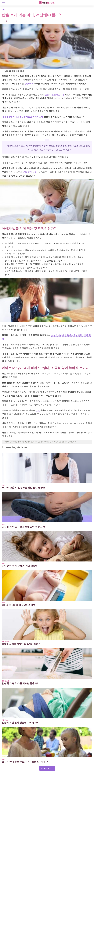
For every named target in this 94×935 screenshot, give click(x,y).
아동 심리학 (5, 642)
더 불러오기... (47, 768)
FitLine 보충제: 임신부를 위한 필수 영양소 (23, 487)
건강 (3, 9)
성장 (3, 602)
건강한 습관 (5, 681)
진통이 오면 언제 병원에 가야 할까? (20, 722)
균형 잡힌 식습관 (31, 172)
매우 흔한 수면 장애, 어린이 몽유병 (19, 565)
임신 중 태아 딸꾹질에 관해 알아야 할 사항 (23, 526)
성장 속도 (29, 83)
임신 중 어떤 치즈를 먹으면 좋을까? (20, 683)
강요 (38, 410)
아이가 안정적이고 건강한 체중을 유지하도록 (22, 116)
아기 (3, 759)
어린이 (4, 563)
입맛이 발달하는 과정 (55, 94)
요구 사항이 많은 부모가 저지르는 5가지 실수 (25, 761)
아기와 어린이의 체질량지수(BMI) (19, 605)
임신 (3, 485)
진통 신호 (5, 720)
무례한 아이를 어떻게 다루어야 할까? (21, 644)
